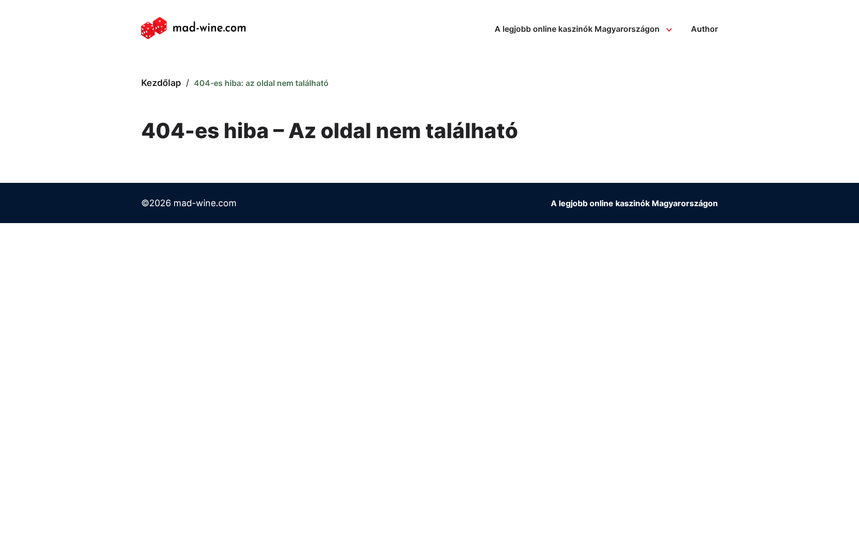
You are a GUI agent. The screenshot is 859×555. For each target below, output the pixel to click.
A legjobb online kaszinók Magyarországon (577, 29)
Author (704, 29)
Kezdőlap (161, 83)
